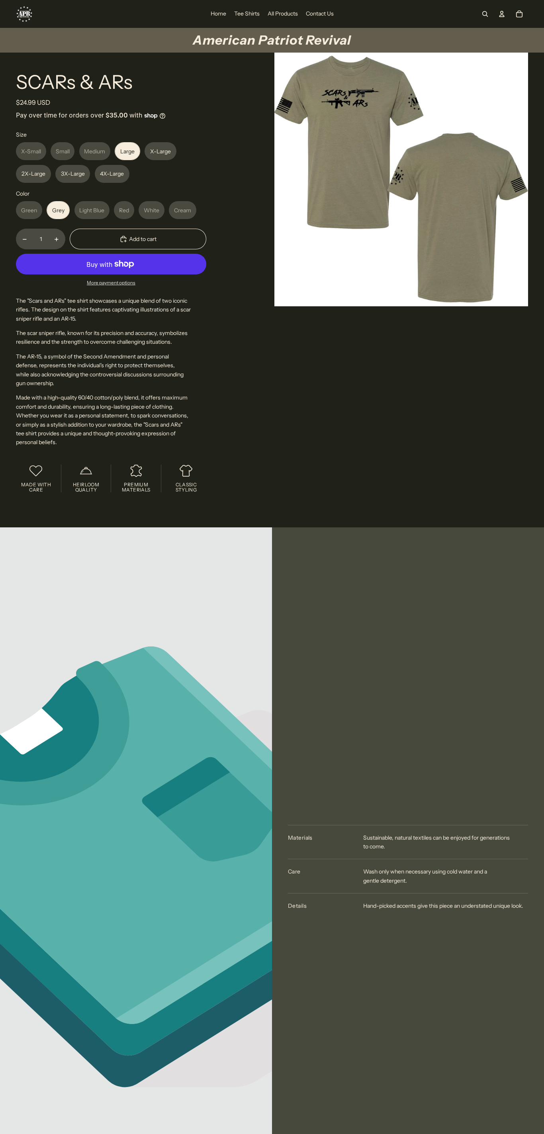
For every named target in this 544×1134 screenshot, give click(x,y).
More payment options (111, 283)
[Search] (485, 14)
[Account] (502, 14)
